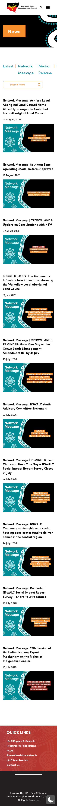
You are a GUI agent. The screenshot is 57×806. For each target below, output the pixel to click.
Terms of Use (17, 793)
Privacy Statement (36, 793)
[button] (41, 7)
